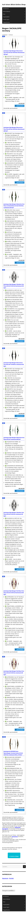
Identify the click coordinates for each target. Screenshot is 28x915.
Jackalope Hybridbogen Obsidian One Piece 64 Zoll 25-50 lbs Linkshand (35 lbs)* (14, 514)
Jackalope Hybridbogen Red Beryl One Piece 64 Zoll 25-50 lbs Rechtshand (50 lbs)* (14, 592)
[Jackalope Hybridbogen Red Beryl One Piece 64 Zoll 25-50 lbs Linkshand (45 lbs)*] (14, 663)
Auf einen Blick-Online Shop (14, 4)
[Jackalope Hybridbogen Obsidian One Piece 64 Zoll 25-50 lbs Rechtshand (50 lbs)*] (14, 277)
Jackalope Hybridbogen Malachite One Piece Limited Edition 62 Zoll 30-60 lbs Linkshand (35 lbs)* (14, 205)
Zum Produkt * (20, 105)
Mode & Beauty (6, 11)
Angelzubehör (6, 16)
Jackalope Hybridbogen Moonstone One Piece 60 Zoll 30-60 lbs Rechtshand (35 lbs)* (14, 52)
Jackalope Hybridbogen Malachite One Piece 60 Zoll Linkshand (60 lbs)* (14, 438)
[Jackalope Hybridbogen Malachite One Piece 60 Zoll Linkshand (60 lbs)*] (14, 430)
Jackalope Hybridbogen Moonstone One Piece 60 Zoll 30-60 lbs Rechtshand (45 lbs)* (14, 129)
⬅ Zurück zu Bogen (14, 856)
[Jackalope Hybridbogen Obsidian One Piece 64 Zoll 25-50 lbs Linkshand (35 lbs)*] (14, 505)
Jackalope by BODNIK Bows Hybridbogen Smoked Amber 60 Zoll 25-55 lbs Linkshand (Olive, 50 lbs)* (13, 753)
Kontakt (11, 878)
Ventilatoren (6, 8)
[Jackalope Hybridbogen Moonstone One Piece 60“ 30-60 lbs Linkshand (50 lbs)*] (14, 355)
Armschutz (15, 836)
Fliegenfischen (6, 22)
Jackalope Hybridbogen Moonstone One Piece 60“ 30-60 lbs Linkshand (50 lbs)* (14, 364)
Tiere (4, 14)
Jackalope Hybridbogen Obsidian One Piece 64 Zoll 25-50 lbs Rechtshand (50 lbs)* (14, 286)
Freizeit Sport (6, 19)
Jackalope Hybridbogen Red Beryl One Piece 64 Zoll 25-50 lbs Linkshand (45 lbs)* (14, 672)
